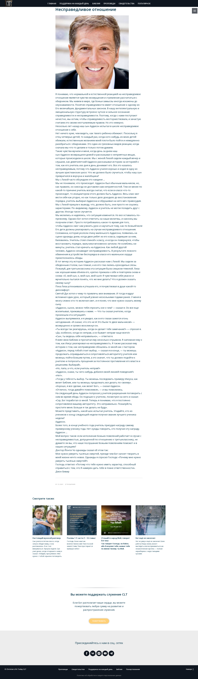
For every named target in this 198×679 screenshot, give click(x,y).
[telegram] (111, 653)
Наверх (189, 669)
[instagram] (99, 653)
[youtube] (105, 653)
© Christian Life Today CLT (15, 669)
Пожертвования (133, 669)
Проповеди (109, 3)
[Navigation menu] (194, 11)
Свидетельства (126, 3)
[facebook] (86, 653)
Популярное (144, 3)
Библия (96, 3)
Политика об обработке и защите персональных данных (99, 675)
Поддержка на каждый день (74, 3)
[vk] (93, 653)
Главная (52, 3)
